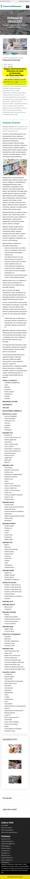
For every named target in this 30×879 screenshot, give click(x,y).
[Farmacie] (11, 6)
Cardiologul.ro (5, 862)
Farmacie (5, 25)
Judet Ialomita (15, 25)
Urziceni (24, 25)
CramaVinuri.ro (5, 850)
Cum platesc (4, 825)
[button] (27, 7)
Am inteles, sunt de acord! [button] (15, 876)
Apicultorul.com (5, 839)
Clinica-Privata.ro (6, 848)
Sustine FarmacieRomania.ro (9, 832)
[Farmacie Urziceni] (15, 46)
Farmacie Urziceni (11, 122)
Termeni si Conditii (6, 827)
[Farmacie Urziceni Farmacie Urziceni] (15, 749)
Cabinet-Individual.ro (7, 841)
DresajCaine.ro (5, 853)
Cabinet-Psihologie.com (8, 843)
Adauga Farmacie (25, 1)
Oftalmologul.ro (5, 846)
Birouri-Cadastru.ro (6, 860)
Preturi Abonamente (7, 830)
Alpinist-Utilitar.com (7, 857)
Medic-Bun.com (5, 855)
